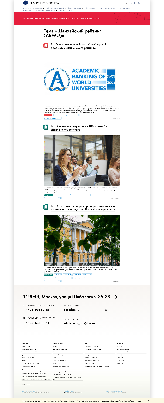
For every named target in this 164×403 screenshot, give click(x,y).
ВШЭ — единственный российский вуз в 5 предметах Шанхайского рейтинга (78, 46)
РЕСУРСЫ (120, 343)
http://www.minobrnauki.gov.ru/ (30, 391)
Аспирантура (56, 363)
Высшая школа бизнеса (44, 3)
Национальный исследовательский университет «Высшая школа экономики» (46, 18)
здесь (110, 400)
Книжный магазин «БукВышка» (125, 352)
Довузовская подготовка (60, 349)
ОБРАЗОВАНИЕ (58, 343)
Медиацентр (120, 357)
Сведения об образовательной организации (34, 376)
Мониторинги (89, 352)
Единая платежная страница (29, 382)
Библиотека (120, 346)
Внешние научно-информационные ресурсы (97, 366)
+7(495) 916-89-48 (36, 310)
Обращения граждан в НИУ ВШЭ (31, 363)
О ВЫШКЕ (25, 343)
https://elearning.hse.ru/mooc (114, 391)
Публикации (120, 363)
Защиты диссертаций (91, 357)
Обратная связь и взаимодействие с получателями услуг (67, 378)
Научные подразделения (91, 346)
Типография (120, 355)
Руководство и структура (29, 349)
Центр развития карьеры (60, 369)
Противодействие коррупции (30, 369)
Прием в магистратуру (59, 360)
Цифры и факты (26, 346)
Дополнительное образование (61, 366)
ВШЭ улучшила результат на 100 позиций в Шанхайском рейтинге (79, 128)
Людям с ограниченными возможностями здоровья (36, 379)
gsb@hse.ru (71, 310)
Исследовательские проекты (93, 349)
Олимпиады (56, 352)
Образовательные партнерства (62, 374)
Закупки (24, 360)
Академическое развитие (92, 360)
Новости (97, 18)
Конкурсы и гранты (90, 363)
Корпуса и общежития (28, 357)
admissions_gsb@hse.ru (79, 323)
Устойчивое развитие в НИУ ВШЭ (31, 352)
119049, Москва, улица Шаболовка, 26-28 (66, 296)
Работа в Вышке (26, 384)
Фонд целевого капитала (29, 366)
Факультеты (74, 18)
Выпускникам (39, 10)
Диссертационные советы (92, 355)
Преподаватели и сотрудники (30, 355)
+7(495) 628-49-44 (36, 323)
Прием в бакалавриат (59, 355)
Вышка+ (55, 357)
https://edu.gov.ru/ (69, 391)
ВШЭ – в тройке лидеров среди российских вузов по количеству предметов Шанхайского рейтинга (83, 207)
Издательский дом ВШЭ (123, 349)
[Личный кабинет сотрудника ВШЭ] (134, 3)
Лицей (55, 346)
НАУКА (87, 343)
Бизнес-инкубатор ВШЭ (59, 372)
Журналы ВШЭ (121, 360)
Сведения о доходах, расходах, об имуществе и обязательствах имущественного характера (35, 372)
